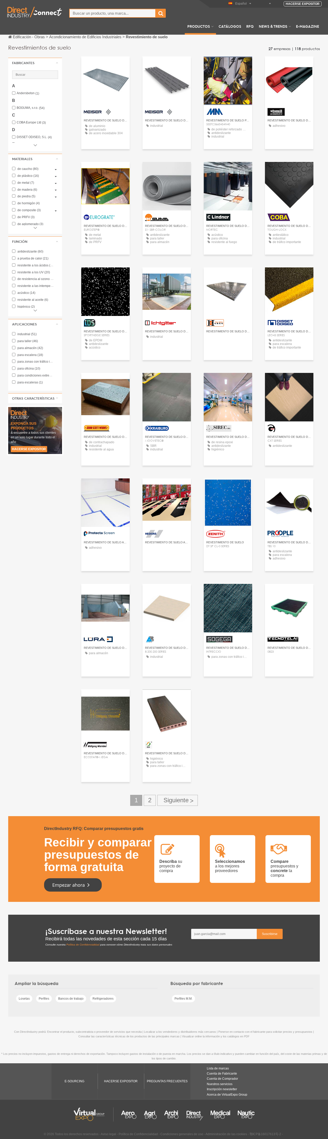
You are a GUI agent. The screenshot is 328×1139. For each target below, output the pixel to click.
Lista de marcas (218, 1068)
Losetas (24, 998)
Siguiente (177, 800)
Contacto (289, 65)
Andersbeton (28, 93)
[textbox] (112, 13)
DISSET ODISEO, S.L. (34, 137)
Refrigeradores (103, 998)
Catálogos (230, 26)
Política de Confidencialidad (82, 944)
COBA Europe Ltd (31, 122)
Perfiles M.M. (183, 998)
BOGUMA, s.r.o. (31, 108)
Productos (198, 26)
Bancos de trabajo (71, 998)
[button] (35, 63)
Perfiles (44, 998)
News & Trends (273, 26)
